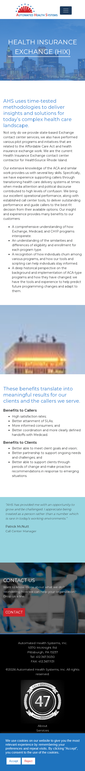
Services (42, 730)
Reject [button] (28, 761)
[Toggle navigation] (66, 10)
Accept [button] (13, 761)
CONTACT (14, 612)
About (42, 726)
